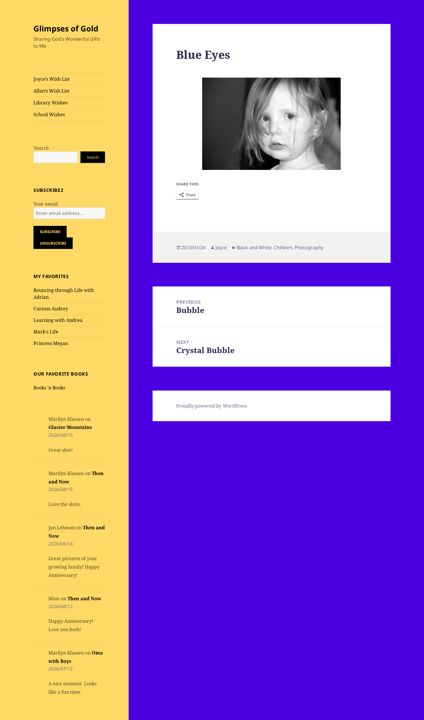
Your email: (46, 204)
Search (41, 148)
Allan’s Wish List (51, 91)
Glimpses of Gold (65, 28)
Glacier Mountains (70, 427)
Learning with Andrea (57, 320)
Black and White (254, 247)
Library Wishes (50, 103)
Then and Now (84, 598)
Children (283, 247)
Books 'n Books (49, 388)
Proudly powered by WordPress (211, 406)
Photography (308, 247)
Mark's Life (45, 332)
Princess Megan (50, 343)
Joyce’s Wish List (51, 79)
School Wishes (49, 114)
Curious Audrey (50, 308)
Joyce (221, 247)
